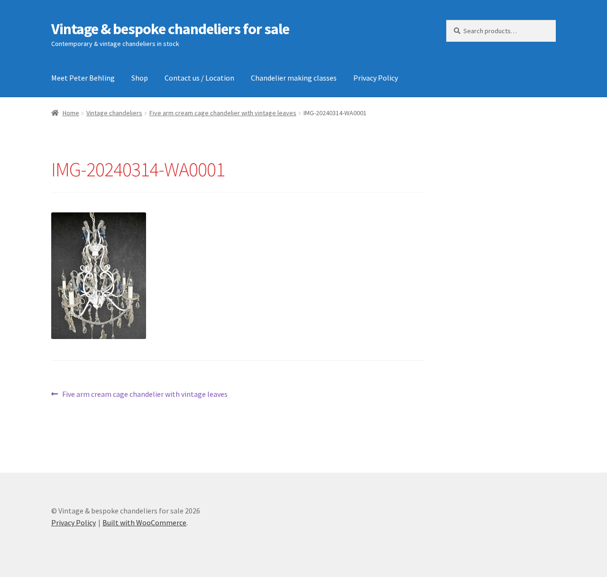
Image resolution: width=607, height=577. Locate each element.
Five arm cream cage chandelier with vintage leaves (222, 113)
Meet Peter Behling (83, 77)
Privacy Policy (375, 77)
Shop (139, 77)
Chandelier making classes (294, 77)
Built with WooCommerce (144, 522)
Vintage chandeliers (114, 113)
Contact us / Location (199, 77)
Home (71, 113)
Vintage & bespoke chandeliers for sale (170, 28)
